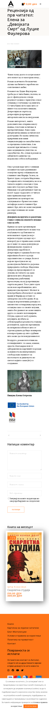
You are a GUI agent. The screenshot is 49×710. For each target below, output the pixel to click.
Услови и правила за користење (24, 635)
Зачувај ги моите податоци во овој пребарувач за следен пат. (25, 499)
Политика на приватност (20, 639)
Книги (10, 624)
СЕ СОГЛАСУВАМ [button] (30, 706)
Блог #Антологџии (16, 631)
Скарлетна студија (18, 590)
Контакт (11, 643)
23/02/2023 (13, 44)
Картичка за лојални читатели (23, 627)
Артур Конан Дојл (16, 587)
